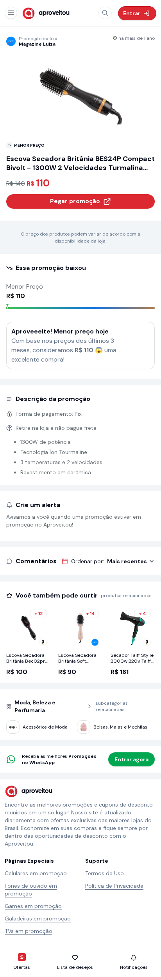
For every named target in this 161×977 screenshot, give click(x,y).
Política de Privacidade (114, 885)
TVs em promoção (28, 930)
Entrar (131, 13)
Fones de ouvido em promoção (31, 889)
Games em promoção (33, 906)
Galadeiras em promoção (38, 918)
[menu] (11, 13)
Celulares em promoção (36, 873)
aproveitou (54, 13)
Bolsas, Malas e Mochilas (120, 727)
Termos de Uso (104, 873)
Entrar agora (131, 759)
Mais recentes (127, 561)
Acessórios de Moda (45, 727)
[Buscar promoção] (105, 13)
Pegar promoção (75, 201)
